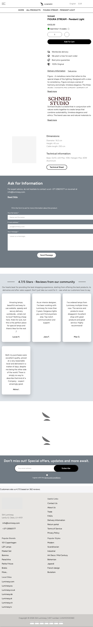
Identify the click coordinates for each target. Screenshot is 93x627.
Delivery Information (56, 71)
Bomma (5, 555)
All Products (33, 10)
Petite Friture (7, 564)
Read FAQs (13, 197)
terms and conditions (52, 478)
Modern (50, 542)
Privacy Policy (53, 533)
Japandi (50, 564)
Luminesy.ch (7, 603)
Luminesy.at (7, 598)
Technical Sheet (57, 167)
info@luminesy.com (16, 192)
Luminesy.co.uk (8, 590)
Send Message (46, 255)
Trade (49, 512)
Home (21, 10)
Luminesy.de (7, 594)
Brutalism (51, 572)
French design (53, 568)
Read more (52, 91)
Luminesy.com (8, 581)
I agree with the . (46, 478)
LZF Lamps (6, 547)
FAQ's (50, 516)
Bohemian (51, 559)
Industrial (51, 551)
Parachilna (6, 559)
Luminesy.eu (7, 586)
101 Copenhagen (9, 542)
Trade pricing (72, 71)
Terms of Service (54, 528)
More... (4, 572)
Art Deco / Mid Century (57, 555)
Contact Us (52, 503)
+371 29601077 (58, 189)
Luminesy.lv (7, 607)
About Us (51, 507)
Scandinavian (53, 547)
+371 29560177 (9, 528)
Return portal (53, 524)
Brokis (4, 568)
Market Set (6, 551)
